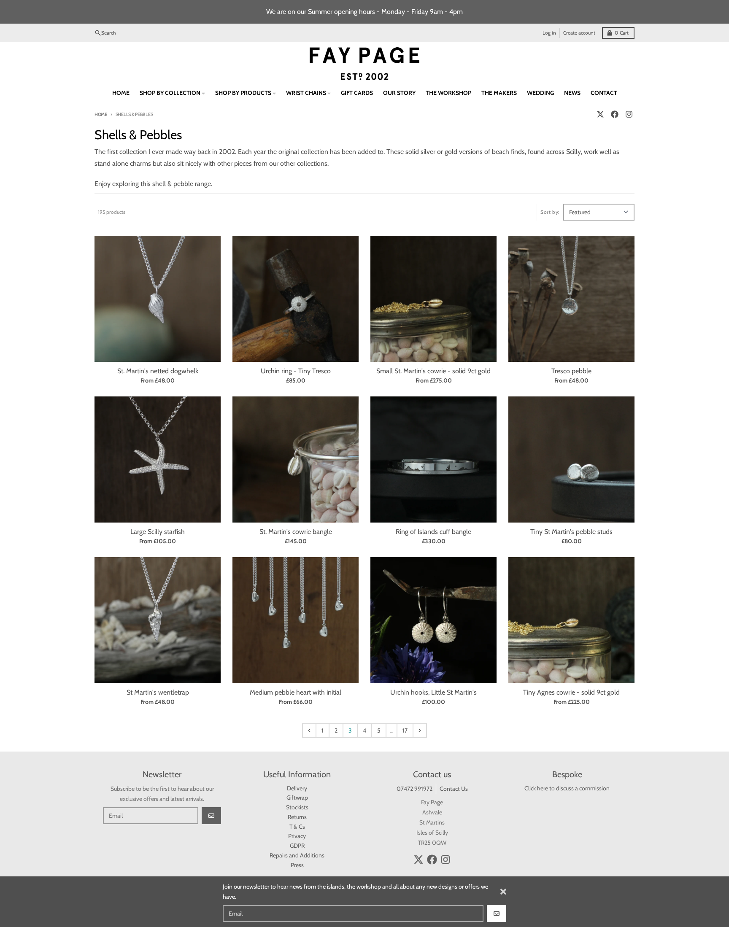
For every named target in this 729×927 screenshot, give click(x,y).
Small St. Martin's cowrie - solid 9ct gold (433, 371)
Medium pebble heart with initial (295, 692)
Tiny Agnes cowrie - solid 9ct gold (571, 692)
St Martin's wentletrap (158, 692)
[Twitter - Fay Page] (600, 114)
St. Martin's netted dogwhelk (157, 371)
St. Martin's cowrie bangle (295, 532)
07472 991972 (414, 788)
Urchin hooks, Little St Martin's (433, 692)
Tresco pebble (571, 371)
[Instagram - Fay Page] (629, 114)
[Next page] (419, 730)
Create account (579, 33)
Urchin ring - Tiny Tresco (296, 371)
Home (100, 114)
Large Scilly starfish (157, 532)
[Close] (503, 891)
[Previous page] (309, 730)
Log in (549, 33)
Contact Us (454, 788)
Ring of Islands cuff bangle (433, 532)
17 (405, 730)
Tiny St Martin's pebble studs (571, 532)
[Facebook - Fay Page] (614, 114)
